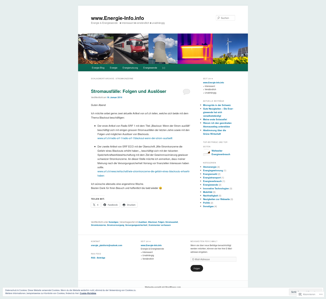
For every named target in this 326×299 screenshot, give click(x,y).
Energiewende (150, 67)
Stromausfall (171, 221)
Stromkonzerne (98, 225)
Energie (113, 67)
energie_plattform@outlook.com (106, 245)
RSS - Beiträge (98, 257)
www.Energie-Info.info (117, 17)
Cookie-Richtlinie (88, 293)
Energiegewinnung (213, 170)
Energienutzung (130, 67)
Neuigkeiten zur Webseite (216, 199)
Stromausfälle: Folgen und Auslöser (128, 91)
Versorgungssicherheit (136, 225)
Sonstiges (113, 221)
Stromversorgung (115, 225)
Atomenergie (209, 166)
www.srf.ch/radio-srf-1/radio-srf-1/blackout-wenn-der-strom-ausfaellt (134, 138)
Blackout (152, 221)
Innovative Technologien (216, 188)
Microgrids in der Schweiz (217, 105)
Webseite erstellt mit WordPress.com (163, 287)
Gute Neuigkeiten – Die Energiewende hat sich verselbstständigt (218, 112)
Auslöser (142, 221)
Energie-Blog (98, 67)
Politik (206, 202)
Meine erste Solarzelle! (215, 119)
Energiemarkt (210, 174)
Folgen (161, 221)
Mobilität (207, 192)
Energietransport (212, 177)
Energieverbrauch (212, 181)
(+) (163, 67)
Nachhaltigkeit (210, 195)
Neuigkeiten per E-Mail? (204, 241)
